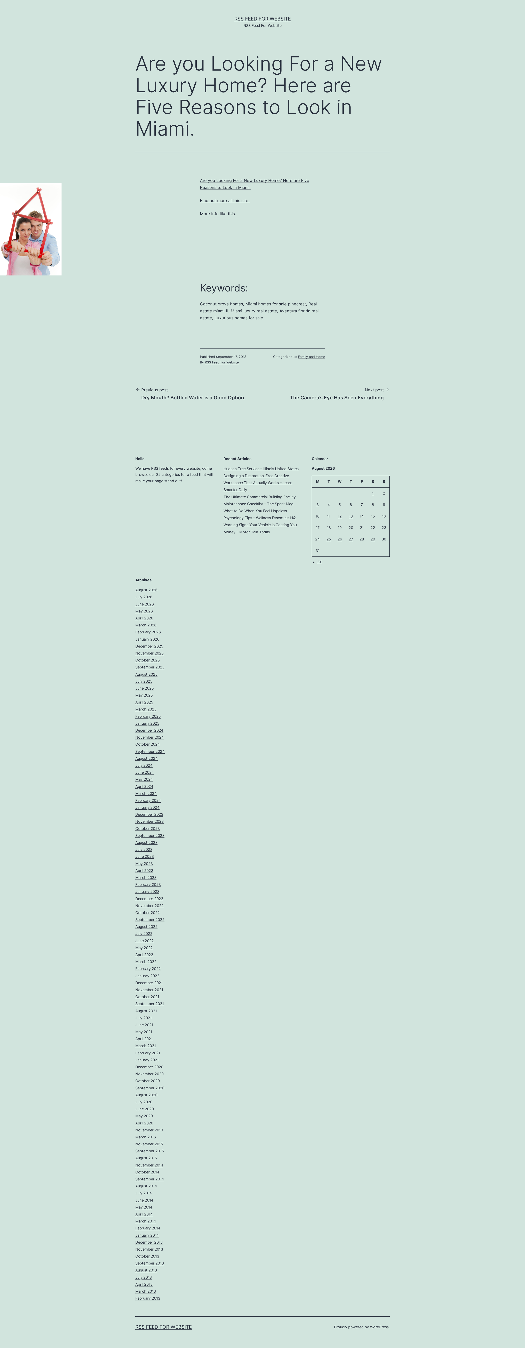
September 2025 (149, 667)
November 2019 (149, 1130)
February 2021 (147, 1053)
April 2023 (144, 870)
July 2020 (143, 1102)
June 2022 (144, 941)
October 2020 (147, 1081)
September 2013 (149, 1263)
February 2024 (148, 800)
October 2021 (147, 997)
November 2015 (149, 1144)
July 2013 (143, 1277)
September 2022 (149, 919)
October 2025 (147, 660)
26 (340, 539)
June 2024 (144, 772)
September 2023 (149, 835)
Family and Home (311, 357)
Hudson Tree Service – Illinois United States (261, 469)
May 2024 (144, 779)
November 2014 (149, 1165)
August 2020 (146, 1095)
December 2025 (149, 646)
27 (351, 539)
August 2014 (146, 1186)
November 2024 (149, 737)
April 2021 (144, 1039)
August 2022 (146, 926)
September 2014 (149, 1179)
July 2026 (143, 597)
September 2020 (149, 1088)
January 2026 (147, 639)
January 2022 (147, 976)
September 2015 (149, 1151)
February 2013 (147, 1298)
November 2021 (149, 990)
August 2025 (146, 674)
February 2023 (148, 884)
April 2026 (144, 618)
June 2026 (144, 604)
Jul (319, 562)
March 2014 (145, 1221)
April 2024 (144, 786)
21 (362, 527)
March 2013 (145, 1291)
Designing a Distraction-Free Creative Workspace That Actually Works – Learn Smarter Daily (258, 483)
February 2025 (148, 716)
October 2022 (147, 912)
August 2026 (146, 590)
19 (340, 527)
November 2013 (149, 1249)
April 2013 (144, 1284)
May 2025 (144, 695)
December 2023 (149, 814)
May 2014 (143, 1207)
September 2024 (150, 751)
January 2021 (147, 1060)
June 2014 (144, 1200)
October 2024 (147, 744)
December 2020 (149, 1067)
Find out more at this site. (225, 200)
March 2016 (145, 1137)
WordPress (379, 1327)
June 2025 (144, 688)
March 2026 (145, 625)
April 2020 (144, 1123)
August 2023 (146, 842)
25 (328, 539)
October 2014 (147, 1172)
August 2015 (146, 1158)
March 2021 (145, 1046)
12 (340, 516)
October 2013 (147, 1256)
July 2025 (143, 681)
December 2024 (149, 730)
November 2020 (149, 1074)
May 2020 (144, 1116)
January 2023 (147, 891)
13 (351, 516)
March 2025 (145, 709)
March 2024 (146, 793)
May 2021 (143, 1032)
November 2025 (149, 653)
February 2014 (147, 1228)
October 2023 (147, 828)
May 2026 (144, 611)
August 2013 (146, 1270)
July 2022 (143, 933)
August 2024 (146, 758)
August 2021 (146, 1011)
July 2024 (144, 765)
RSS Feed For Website (262, 19)
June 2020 (144, 1109)
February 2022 (148, 968)
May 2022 (144, 948)
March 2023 (145, 877)
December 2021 (149, 983)
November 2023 (149, 821)
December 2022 (149, 899)
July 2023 (143, 849)
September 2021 (149, 1004)
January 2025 (147, 723)
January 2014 (147, 1235)
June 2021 (144, 1025)
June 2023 (144, 856)
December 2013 (149, 1242)
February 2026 (148, 632)
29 (373, 539)
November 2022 (149, 906)
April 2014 (144, 1214)
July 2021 (143, 1018)
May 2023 (144, 863)
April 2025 (144, 702)
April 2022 (144, 955)
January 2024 (147, 807)
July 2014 (143, 1193)
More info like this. (218, 213)
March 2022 (145, 962)
